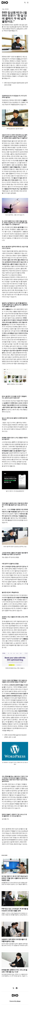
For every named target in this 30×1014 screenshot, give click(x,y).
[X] (13, 988)
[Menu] (27, 2)
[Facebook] (16, 988)
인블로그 (19, 59)
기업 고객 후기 (5, 9)
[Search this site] (25, 2)
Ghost (18, 1001)
